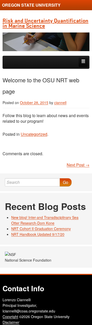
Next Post (78, 165)
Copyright (10, 316)
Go (65, 182)
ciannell (60, 102)
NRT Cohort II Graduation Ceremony (41, 228)
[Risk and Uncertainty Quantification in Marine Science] (46, 41)
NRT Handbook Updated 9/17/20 (37, 234)
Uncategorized (34, 134)
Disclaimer (11, 322)
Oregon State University (31, 5)
